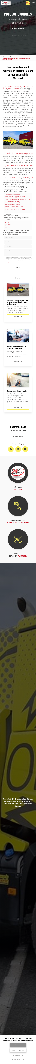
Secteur (7, 57)
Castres (7, 222)
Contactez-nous (27, 3)
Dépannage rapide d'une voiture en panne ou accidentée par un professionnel (17, 302)
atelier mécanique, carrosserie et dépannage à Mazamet (18, 87)
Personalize (19, 1056)
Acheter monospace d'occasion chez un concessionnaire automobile (15, 203)
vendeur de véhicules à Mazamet (18, 178)
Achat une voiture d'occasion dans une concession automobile (15, 197)
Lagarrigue (8, 226)
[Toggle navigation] (33, 3)
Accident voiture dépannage (12, 194)
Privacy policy (19, 1059)
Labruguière (8, 224)
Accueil (2, 57)
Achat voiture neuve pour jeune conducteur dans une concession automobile (17, 200)
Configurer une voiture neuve (18, 36)
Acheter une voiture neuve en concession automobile (16, 347)
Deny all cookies (18, 1050)
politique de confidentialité (14, 262)
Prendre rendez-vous (18, 28)
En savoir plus (18, 317)
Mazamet (11, 57)
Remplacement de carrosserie (16, 391)
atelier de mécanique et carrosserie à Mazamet (18, 154)
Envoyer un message (18, 436)
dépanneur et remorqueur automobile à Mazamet (18, 166)
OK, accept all (18, 1045)
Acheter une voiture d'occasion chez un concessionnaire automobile (15, 207)
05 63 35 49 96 (18, 23)
